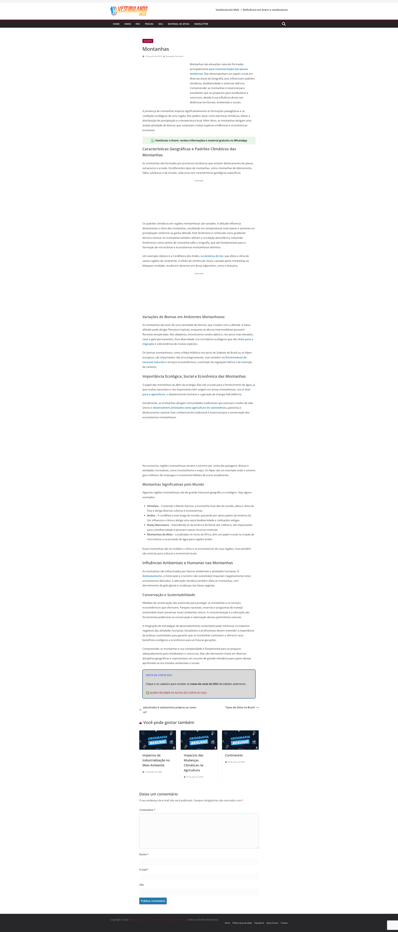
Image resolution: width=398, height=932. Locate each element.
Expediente (259, 923)
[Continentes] (240, 732)
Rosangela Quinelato (174, 56)
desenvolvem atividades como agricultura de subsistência (189, 407)
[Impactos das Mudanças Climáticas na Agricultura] (199, 732)
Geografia (148, 41)
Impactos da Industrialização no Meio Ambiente (156, 760)
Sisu (160, 23)
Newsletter (201, 23)
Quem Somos (272, 923)
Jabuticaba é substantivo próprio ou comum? (169, 710)
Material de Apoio (178, 23)
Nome (144, 854)
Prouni (149, 23)
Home (116, 23)
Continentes (234, 755)
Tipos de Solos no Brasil (240, 707)
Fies (138, 23)
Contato (284, 923)
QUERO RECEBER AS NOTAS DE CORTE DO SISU (178, 692)
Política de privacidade (242, 923)
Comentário (147, 810)
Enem (128, 23)
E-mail (143, 869)
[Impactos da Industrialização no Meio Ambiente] (157, 732)
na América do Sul (212, 256)
